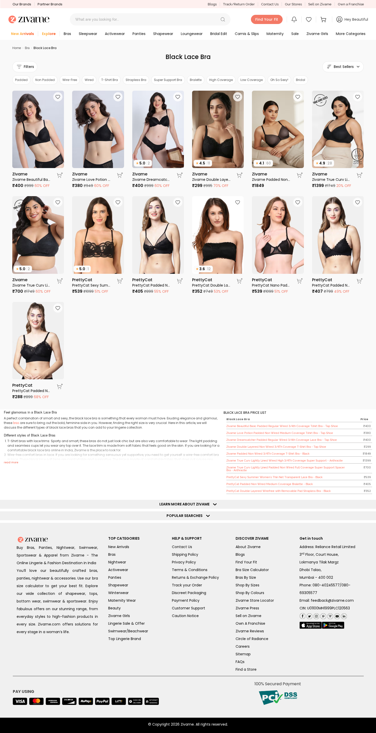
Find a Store (246, 669)
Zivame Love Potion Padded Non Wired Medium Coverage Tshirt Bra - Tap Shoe (91, 179)
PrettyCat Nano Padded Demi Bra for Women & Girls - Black (271, 285)
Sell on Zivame (319, 4)
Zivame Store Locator (255, 600)
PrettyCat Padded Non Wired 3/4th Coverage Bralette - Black (31, 390)
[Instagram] (315, 615)
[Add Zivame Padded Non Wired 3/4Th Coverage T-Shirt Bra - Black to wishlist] (297, 96)
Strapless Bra (136, 80)
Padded (21, 80)
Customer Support (188, 608)
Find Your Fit (246, 562)
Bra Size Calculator (252, 569)
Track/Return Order (239, 4)
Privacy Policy (184, 562)
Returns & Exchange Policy (195, 577)
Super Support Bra (168, 80)
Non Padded (45, 80)
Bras (112, 554)
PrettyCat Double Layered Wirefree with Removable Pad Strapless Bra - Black (211, 285)
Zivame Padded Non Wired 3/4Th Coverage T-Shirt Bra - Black (271, 179)
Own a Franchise (351, 4)
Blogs (212, 4)
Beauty (114, 608)
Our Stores (293, 4)
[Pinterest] (322, 615)
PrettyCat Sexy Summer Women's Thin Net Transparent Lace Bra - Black (91, 285)
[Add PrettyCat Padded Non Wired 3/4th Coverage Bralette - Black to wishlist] (57, 308)
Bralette (196, 80)
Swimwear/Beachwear (128, 631)
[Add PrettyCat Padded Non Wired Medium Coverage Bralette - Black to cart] (180, 281)
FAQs (240, 661)
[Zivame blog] (329, 615)
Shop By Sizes (247, 585)
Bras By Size (246, 577)
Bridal (300, 80)
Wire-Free (69, 80)
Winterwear (118, 592)
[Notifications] (294, 19)
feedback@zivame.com (332, 600)
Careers (243, 646)
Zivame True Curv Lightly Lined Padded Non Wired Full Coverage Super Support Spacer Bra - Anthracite (31, 285)
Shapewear (118, 585)
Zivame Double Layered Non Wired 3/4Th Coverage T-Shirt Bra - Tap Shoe (211, 179)
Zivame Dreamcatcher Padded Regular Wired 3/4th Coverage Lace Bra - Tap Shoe (151, 179)
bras (16, 423)
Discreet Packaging (189, 592)
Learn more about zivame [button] (185, 504)
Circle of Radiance (252, 638)
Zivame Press (247, 608)
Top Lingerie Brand (124, 638)
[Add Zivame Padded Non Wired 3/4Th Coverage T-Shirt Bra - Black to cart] (300, 175)
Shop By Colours (250, 592)
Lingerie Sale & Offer (126, 623)
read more (11, 462)
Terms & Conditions (189, 569)
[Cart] (324, 19)
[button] (222, 19)
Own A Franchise (250, 623)
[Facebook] (302, 615)
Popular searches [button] (186, 515)
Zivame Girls (119, 615)
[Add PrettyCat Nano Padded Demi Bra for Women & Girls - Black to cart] (300, 281)
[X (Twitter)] (308, 615)
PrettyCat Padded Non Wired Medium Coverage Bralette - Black (151, 285)
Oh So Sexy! (279, 80)
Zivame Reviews (250, 631)
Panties (114, 577)
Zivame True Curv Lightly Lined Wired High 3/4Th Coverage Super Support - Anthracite (331, 179)
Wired (89, 80)
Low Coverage (251, 80)
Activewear (118, 569)
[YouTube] (336, 615)
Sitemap (243, 654)
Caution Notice (185, 615)
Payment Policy (186, 600)
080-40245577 (326, 585)
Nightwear (117, 562)
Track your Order (187, 585)
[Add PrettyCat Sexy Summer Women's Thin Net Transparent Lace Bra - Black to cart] (120, 281)
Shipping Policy (185, 554)
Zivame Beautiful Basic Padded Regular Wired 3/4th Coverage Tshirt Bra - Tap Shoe (31, 179)
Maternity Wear (122, 600)
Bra (27, 48)
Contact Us (270, 4)
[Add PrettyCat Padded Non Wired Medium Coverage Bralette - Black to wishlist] (177, 202)
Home (16, 48)
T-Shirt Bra (109, 80)
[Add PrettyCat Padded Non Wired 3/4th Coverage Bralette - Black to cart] (60, 386)
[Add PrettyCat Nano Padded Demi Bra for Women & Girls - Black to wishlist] (297, 202)
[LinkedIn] (343, 615)
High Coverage (221, 80)
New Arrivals (118, 546)
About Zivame (248, 546)
